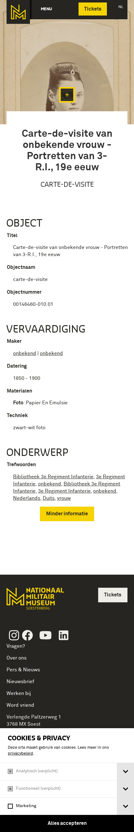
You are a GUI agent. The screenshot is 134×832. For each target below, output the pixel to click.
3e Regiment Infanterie (64, 491)
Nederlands (26, 498)
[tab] (125, 771)
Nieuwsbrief (20, 681)
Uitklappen (67, 95)
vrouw (64, 498)
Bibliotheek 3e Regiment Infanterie (53, 476)
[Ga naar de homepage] (18, 12)
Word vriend (20, 705)
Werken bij (19, 693)
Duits (49, 498)
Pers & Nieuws (23, 669)
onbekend (24, 353)
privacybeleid (20, 754)
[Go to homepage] (35, 601)
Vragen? (16, 646)
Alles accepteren (67, 823)
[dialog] (67, 780)
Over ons (16, 657)
